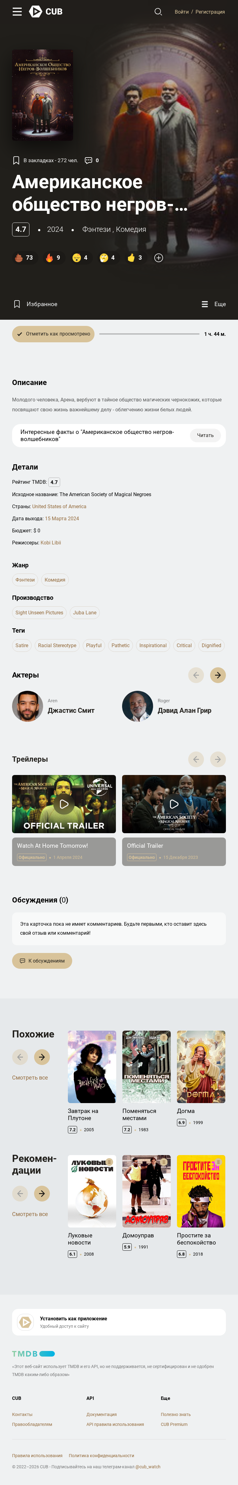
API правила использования (115, 1424)
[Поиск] (158, 12)
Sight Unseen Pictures (39, 613)
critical (184, 645)
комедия (131, 229)
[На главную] (46, 12)
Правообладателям (32, 1424)
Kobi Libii (51, 543)
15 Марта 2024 (62, 519)
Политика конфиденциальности (101, 1455)
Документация (101, 1414)
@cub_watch (148, 1466)
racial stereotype (57, 645)
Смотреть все (30, 1077)
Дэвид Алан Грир (184, 710)
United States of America (59, 506)
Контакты (22, 1414)
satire (21, 645)
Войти (182, 12)
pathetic (121, 645)
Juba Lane (84, 613)
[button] (218, 675)
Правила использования (37, 1455)
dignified (211, 645)
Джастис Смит (71, 710)
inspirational (153, 645)
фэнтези (96, 229)
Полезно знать (176, 1414)
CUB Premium (174, 1424)
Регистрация (210, 12)
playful (94, 645)
